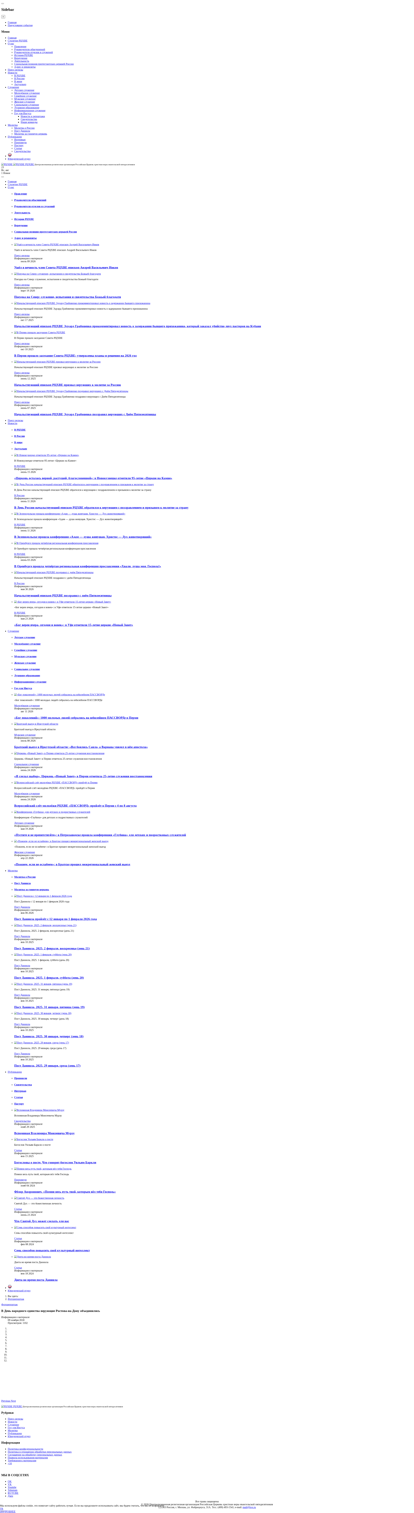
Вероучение (20, 58)
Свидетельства (29, 119)
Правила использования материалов (28, 1457)
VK (10, 1484)
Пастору (18, 145)
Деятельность (21, 61)
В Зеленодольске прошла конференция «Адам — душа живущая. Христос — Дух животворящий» (83, 536)
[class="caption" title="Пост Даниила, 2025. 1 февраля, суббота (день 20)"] (43, 954)
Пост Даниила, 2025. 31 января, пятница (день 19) (49, 1007)
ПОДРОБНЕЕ (8, 1511)
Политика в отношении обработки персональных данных (40, 1451)
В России (19, 78)
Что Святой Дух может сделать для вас (41, 1221)
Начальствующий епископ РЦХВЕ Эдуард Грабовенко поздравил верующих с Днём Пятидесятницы (85, 414)
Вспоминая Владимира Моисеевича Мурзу (44, 1133)
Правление (20, 46)
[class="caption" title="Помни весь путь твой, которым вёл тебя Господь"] (42, 1168)
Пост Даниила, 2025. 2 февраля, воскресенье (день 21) (52, 948)
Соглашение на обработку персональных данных (35, 1454)
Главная (12, 22)
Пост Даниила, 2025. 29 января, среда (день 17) (47, 1065)
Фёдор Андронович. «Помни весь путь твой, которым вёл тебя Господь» (65, 1191)
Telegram (12, 1490)
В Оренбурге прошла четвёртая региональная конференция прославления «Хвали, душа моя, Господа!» (87, 566)
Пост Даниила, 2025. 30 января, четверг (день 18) (48, 1036)
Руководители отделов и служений (33, 52)
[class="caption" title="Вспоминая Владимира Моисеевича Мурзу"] (39, 1110)
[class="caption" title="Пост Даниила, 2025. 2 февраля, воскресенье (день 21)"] (45, 925)
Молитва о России (24, 128)
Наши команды (29, 122)
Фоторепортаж (16, 1299)
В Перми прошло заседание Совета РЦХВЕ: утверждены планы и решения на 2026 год (75, 355)
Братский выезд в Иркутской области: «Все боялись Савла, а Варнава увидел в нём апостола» (81, 747)
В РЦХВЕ (19, 75)
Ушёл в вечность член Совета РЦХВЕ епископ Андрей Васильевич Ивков (66, 267)
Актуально (20, 84)
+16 (10, 1463)
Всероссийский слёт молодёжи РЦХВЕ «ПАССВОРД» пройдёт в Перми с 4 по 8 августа (75, 805)
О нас (11, 43)
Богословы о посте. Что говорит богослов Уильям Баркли (55, 1162)
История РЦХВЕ (23, 55)
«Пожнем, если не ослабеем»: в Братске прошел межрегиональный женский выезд (72, 864)
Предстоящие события (20, 25)
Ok (1, 1508)
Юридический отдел (19, 158)
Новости (12, 72)
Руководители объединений (29, 49)
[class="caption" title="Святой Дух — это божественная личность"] (39, 1198)
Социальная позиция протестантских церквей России (44, 64)
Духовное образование (26, 107)
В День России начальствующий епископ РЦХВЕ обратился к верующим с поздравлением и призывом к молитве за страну (101, 507)
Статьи (18, 148)
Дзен (10, 1496)
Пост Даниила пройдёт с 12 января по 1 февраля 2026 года (55, 919)
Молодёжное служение (27, 93)
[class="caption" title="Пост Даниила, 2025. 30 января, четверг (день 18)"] (42, 1013)
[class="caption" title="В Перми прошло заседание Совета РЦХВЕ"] (39, 332)
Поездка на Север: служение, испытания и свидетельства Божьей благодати (67, 297)
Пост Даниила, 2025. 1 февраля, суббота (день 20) (49, 977)
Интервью (20, 139)
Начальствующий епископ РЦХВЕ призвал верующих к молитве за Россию (67, 385)
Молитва (13, 125)
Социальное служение (26, 104)
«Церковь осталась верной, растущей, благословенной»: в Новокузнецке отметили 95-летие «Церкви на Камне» (93, 478)
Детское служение (24, 90)
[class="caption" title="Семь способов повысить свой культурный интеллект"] (45, 1227)
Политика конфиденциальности (25, 1449)
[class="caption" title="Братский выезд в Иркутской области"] (36, 723)
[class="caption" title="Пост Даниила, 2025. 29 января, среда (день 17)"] (41, 1042)
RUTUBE (13, 1493)
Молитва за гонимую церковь (30, 133)
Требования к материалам (22, 1460)
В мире (18, 81)
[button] (6, 1401)
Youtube (12, 1487)
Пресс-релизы (15, 69)
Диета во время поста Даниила (36, 1279)
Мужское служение (25, 98)
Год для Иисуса (22, 113)
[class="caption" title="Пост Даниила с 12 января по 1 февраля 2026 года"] (43, 896)
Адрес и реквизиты (25, 66)
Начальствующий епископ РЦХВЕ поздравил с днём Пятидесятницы (63, 595)
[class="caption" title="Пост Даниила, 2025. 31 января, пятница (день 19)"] (43, 984)
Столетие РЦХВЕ (17, 40)
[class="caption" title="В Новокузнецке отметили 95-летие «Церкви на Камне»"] (46, 455)
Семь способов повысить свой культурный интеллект (52, 1250)
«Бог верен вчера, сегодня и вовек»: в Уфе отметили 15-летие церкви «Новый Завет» (73, 625)
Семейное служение (25, 96)
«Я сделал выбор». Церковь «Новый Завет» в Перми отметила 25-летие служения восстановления (83, 776)
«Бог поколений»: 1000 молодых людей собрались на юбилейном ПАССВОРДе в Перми (76, 717)
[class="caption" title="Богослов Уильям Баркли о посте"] (33, 1139)
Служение (13, 87)
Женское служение (24, 101)
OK (10, 1481)
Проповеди (20, 142)
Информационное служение (29, 110)
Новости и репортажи (33, 116)
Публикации (15, 136)
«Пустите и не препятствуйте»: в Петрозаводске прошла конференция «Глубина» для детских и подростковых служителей (100, 835)
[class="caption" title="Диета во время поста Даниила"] (32, 1256)
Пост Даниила (22, 130)
